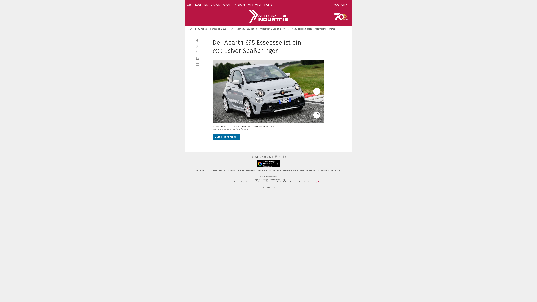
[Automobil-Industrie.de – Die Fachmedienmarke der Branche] (189, 29)
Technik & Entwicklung (246, 29)
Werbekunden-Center (291, 170)
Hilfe (318, 170)
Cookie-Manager (212, 170)
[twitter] (197, 46)
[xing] (197, 52)
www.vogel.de (316, 182)
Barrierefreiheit (239, 170)
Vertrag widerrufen (265, 170)
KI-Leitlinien (325, 170)
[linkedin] (197, 58)
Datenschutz (227, 170)
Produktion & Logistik (270, 29)
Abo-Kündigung (251, 170)
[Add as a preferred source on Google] (268, 163)
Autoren (338, 170)
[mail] (197, 64)
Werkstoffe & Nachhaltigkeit (297, 29)
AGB (220, 170)
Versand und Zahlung (307, 170)
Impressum (200, 170)
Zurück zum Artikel (226, 136)
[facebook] (197, 40)
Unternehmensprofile (324, 29)
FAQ (332, 170)
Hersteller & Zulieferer (221, 29)
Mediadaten (277, 170)
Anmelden (339, 5)
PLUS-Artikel (201, 29)
